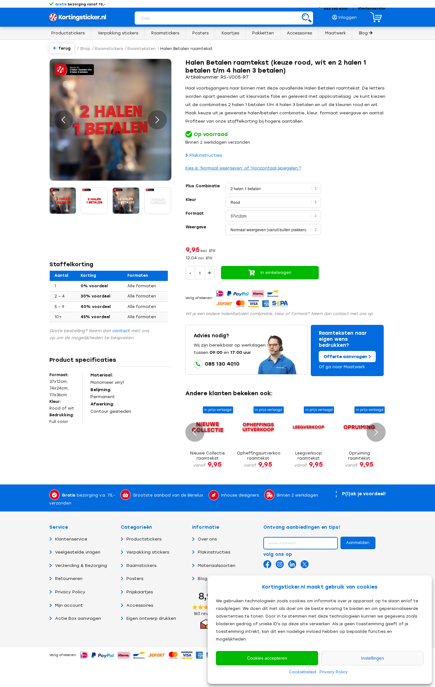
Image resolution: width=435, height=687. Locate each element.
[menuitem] (346, 16)
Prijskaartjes (139, 592)
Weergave (196, 227)
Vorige (63, 119)
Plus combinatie (203, 186)
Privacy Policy (333, 672)
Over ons (207, 539)
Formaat (195, 213)
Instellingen (372, 658)
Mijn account (69, 605)
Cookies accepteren (267, 658)
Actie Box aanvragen (78, 618)
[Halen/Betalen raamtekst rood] (94, 200)
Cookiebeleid (302, 672)
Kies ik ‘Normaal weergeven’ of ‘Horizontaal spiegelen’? (243, 168)
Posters (134, 578)
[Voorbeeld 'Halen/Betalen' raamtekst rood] (63, 200)
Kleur (191, 199)
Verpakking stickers (147, 552)
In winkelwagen (275, 272)
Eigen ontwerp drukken (151, 618)
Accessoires (139, 605)
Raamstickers (141, 565)
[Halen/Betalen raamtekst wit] (157, 200)
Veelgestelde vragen (77, 552)
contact (121, 330)
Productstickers (143, 539)
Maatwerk (354, 366)
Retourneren (68, 578)
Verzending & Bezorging (81, 565)
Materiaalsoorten (216, 565)
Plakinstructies (205, 155)
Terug (64, 48)
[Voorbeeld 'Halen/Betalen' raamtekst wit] (126, 200)
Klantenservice (372, 8)
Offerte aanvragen (346, 356)
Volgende (157, 119)
